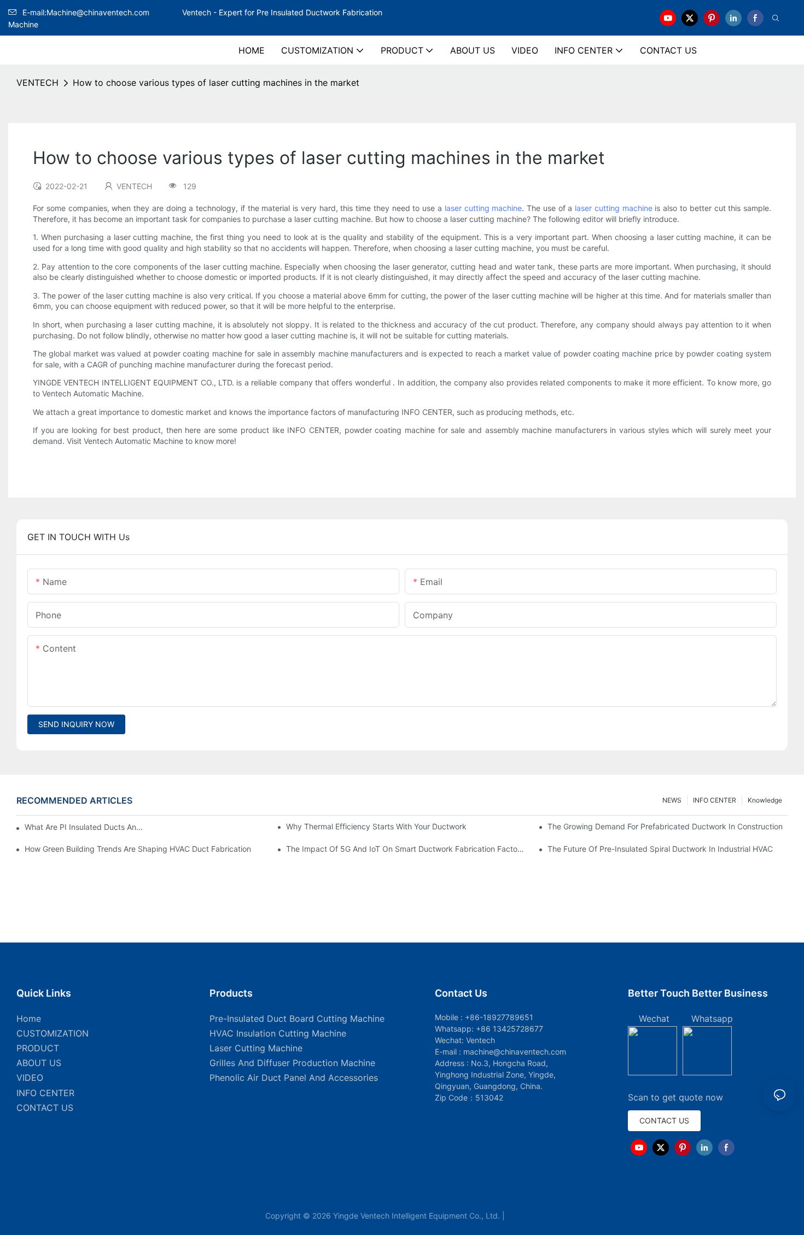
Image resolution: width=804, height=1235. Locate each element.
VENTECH (37, 82)
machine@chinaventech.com (514, 1051)
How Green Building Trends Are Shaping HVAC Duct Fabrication (138, 848)
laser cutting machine (483, 208)
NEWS (671, 800)
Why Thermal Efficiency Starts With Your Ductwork (376, 826)
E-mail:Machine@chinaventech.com (101, 12)
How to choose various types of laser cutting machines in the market (216, 82)
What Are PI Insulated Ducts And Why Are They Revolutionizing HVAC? (86, 827)
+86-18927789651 (499, 1017)
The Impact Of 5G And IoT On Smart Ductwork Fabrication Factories (406, 848)
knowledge (765, 800)
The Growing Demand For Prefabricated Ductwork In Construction (665, 826)
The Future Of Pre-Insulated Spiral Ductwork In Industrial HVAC (660, 848)
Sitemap (523, 1215)
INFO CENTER (714, 800)
